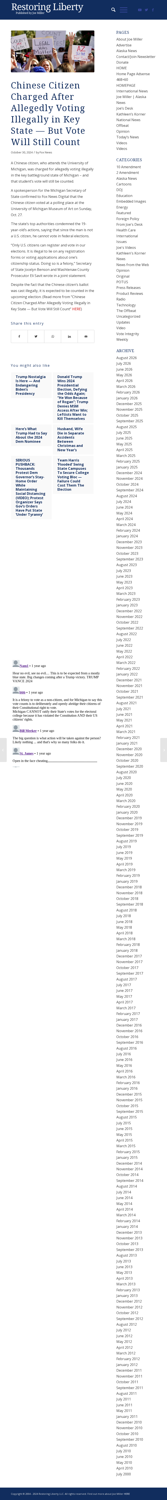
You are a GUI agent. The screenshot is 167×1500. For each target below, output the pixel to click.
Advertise (124, 45)
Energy (122, 207)
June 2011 (124, 1405)
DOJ (119, 189)
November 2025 (129, 409)
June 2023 (124, 576)
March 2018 (125, 939)
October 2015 (127, 1105)
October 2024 (127, 484)
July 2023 (123, 570)
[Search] (111, 10)
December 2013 (129, 1232)
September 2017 (129, 973)
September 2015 (129, 1111)
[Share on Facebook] (19, 336)
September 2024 (129, 490)
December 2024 (129, 472)
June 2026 (124, 369)
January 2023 (127, 605)
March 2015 (125, 1146)
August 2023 (126, 564)
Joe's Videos (126, 247)
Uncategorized (128, 316)
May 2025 (124, 444)
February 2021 (128, 737)
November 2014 (129, 1169)
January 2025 (127, 467)
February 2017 (128, 1013)
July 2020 (123, 777)
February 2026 (128, 392)
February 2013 (128, 1290)
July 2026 (123, 363)
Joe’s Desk (124, 108)
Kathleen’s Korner (131, 114)
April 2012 (124, 1347)
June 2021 (124, 714)
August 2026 (126, 357)
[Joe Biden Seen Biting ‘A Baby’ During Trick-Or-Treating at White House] (163, 750)
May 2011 (124, 1410)
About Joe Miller (129, 39)
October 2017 (127, 967)
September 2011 (129, 1387)
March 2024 (125, 524)
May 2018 (124, 927)
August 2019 (126, 841)
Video (120, 328)
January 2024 (127, 536)
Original (122, 276)
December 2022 (129, 611)
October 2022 (127, 622)
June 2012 (124, 1336)
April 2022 (124, 657)
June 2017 (124, 990)
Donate (122, 62)
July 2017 (123, 984)
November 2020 (129, 754)
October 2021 (127, 691)
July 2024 (123, 501)
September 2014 (129, 1180)
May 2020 (124, 789)
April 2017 (124, 1002)
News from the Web (132, 264)
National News (128, 119)
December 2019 (129, 818)
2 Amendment (127, 172)
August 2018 (126, 910)
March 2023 (125, 593)
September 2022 (129, 628)
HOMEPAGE (125, 85)
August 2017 (126, 979)
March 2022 (125, 662)
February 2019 (128, 875)
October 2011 (127, 1382)
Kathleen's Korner (131, 253)
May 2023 (124, 582)
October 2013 (127, 1243)
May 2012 (124, 1341)
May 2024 (124, 513)
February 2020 (128, 806)
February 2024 (128, 530)
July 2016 (123, 1054)
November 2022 (129, 616)
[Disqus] (58, 593)
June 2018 (124, 921)
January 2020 (127, 812)
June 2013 (124, 1266)
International (127, 236)
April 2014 (124, 1209)
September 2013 (129, 1249)
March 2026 (125, 386)
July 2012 (123, 1330)
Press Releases (128, 287)
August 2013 (126, 1255)
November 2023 (129, 547)
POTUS (122, 282)
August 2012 (126, 1324)
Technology (126, 305)
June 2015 (124, 1128)
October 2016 (127, 1036)
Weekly (122, 339)
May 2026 (124, 375)
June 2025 (124, 438)
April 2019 (124, 864)
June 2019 (124, 852)
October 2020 (127, 760)
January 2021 (127, 743)
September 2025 (129, 421)
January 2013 (127, 1295)
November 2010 (129, 1427)
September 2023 (129, 559)
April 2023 (124, 587)
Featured (123, 212)
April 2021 (124, 726)
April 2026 (124, 380)
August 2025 (126, 426)
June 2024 (124, 507)
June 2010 (124, 1456)
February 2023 (128, 599)
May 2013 (124, 1272)
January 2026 (127, 398)
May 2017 (124, 996)
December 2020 (129, 749)
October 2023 (127, 553)
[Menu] (121, 10)
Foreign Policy (127, 218)
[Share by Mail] (86, 336)
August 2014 (126, 1186)
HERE (76, 309)
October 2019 (127, 829)
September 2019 (129, 835)
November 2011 (129, 1376)
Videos (121, 143)
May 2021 (124, 720)
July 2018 (123, 915)
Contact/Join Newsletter (135, 56)
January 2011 (127, 1416)
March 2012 (125, 1353)
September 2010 (129, 1439)
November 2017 (129, 961)
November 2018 (129, 893)
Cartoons (124, 184)
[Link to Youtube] (140, 10)
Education (124, 195)
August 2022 (126, 633)
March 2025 (125, 455)
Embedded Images (131, 201)
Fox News (46, 152)
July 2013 (123, 1261)
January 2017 (127, 1019)
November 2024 (129, 478)
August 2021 (126, 703)
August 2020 (126, 772)
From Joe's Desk (129, 224)
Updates (123, 322)
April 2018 (124, 933)
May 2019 (124, 858)
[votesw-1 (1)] (52, 51)
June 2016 (124, 1059)
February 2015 (128, 1151)
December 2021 (129, 680)
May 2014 (124, 1203)
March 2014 (125, 1215)
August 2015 (126, 1117)
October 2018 (127, 898)
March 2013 (125, 1284)
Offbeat (122, 125)
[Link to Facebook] (153, 10)
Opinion (122, 131)
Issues (121, 241)
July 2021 (123, 708)
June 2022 (124, 645)
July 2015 (123, 1123)
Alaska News (126, 50)
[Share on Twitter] (36, 336)
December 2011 (129, 1370)
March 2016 (125, 1077)
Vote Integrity (127, 333)
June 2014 (124, 1197)
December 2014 (129, 1163)
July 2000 (123, 1474)
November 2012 (129, 1307)
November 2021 (129, 685)
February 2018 (128, 944)
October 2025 (127, 415)
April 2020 (124, 795)
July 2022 (123, 639)
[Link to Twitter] (146, 10)
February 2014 (128, 1220)
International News (132, 91)
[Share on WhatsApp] (53, 336)
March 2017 (125, 1008)
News (120, 258)
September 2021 (129, 697)
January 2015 (127, 1157)
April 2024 (124, 518)
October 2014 (127, 1174)
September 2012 (129, 1318)
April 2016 (124, 1071)
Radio (120, 299)
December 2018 (129, 887)
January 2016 (127, 1088)
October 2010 (127, 1433)
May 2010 (124, 1462)
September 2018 (129, 904)
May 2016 (124, 1065)
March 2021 (125, 731)
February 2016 (128, 1082)
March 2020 (125, 800)
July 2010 (123, 1451)
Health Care (126, 230)
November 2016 (129, 1030)
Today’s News (127, 137)
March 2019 (125, 869)
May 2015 (124, 1134)
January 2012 (127, 1364)
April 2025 (124, 449)
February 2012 (128, 1358)
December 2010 (129, 1422)
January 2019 (127, 881)
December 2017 (129, 956)
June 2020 (124, 783)
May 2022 (124, 651)
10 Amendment (128, 167)
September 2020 (129, 766)
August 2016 (126, 1048)
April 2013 (124, 1278)
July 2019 (123, 846)
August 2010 (126, 1445)
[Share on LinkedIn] (69, 336)
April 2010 (124, 1468)
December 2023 (129, 542)
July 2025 (123, 432)
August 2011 (126, 1393)
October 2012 (127, 1312)
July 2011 (123, 1399)
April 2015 (124, 1140)
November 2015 (129, 1100)
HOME (121, 68)
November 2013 (129, 1238)
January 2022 (127, 674)
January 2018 (127, 950)
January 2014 (127, 1226)
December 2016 (129, 1025)
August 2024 (126, 496)
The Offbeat (126, 310)
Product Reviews (129, 293)
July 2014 (123, 1192)
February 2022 (128, 668)
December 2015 (129, 1094)
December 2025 (129, 403)
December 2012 (129, 1301)
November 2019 (129, 823)
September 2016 (129, 1042)
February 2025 (128, 461)
